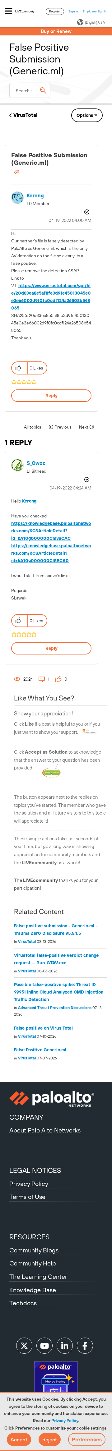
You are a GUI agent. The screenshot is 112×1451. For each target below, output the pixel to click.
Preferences (87, 1439)
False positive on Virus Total (43, 1028)
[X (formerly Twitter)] (24, 1346)
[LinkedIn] (65, 1346)
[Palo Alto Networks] (56, 1099)
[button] (19, 1439)
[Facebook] (85, 1346)
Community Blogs (33, 1250)
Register (55, 11)
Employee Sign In (95, 11)
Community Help (32, 1263)
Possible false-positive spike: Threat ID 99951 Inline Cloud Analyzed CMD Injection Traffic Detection (58, 992)
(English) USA (95, 22)
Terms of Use (27, 1196)
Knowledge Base (32, 1289)
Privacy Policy (64, 1420)
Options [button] (85, 115)
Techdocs (23, 1302)
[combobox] (29, 90)
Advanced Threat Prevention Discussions (54, 1008)
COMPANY (26, 1117)
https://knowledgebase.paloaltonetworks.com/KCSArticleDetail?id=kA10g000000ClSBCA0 (51, 553)
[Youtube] (44, 1346)
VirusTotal (25, 115)
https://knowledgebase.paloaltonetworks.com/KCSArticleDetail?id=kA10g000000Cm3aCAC (51, 531)
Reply (51, 395)
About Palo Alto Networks (45, 1130)
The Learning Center (38, 1276)
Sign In (73, 11)
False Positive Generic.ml (40, 1049)
